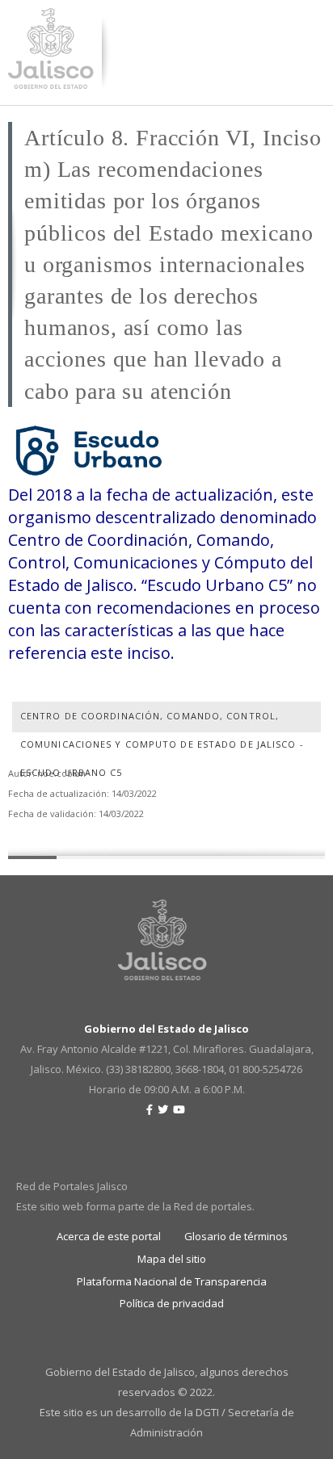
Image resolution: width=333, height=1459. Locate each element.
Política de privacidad (172, 1303)
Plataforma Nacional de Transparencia (172, 1281)
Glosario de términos (236, 1236)
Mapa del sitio (171, 1258)
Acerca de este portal (109, 1236)
